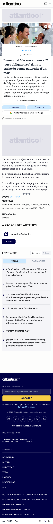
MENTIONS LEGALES (16, 495)
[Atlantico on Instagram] (37, 419)
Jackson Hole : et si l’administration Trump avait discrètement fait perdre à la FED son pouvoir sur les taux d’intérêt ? (26, 343)
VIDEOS (5, 472)
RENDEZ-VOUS (8, 467)
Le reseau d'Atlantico (11, 442)
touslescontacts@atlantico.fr (26, 426)
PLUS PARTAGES (38, 261)
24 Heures (36, 253)
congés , (26, 204)
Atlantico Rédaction (27, 101)
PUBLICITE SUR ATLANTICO (36, 495)
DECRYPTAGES (8, 457)
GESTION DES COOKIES (11, 500)
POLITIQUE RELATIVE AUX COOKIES (16, 510)
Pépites (26, 46)
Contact (29, 442)
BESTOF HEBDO (8, 482)
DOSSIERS (6, 462)
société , (34, 208)
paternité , (44, 204)
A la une (19, 46)
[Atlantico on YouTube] (44, 419)
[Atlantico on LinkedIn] (30, 419)
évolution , (24, 208)
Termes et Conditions (26, 407)
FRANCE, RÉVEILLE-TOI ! (18, 331)
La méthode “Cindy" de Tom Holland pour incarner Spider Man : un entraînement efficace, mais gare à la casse (25, 320)
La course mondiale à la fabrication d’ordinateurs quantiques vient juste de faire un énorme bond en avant (27, 297)
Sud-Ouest (15, 196)
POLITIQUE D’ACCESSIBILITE (13, 505)
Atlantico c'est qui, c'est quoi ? (15, 440)
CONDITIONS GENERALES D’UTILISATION (18, 515)
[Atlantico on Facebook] (23, 419)
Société (34, 46)
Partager (15, 107)
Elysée (42, 208)
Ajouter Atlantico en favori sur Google (28, 113)
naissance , (7, 208)
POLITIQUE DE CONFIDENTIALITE (35, 500)
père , (16, 208)
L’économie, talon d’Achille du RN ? (22, 308)
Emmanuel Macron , (12, 204)
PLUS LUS (14, 261)
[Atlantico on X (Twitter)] (16, 419)
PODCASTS (6, 477)
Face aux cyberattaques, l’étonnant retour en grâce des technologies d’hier (26, 284)
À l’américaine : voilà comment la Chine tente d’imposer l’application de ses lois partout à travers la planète (27, 272)
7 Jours (46, 253)
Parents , (34, 204)
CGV (4, 495)
